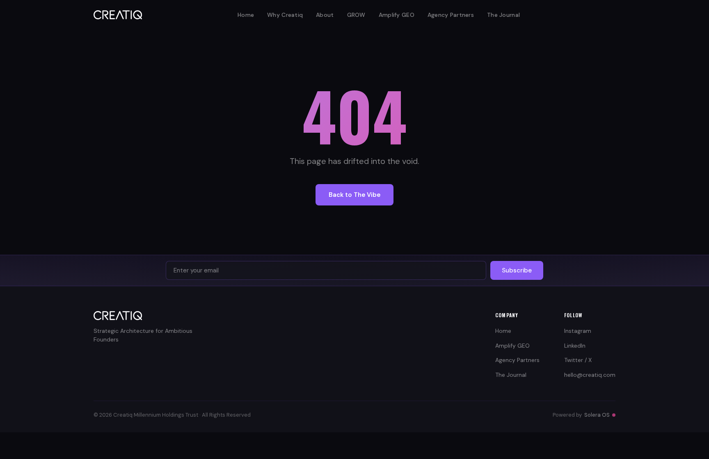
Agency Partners (451, 14)
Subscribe (517, 270)
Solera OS (597, 414)
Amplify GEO (396, 14)
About (325, 14)
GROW (356, 14)
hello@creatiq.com (589, 374)
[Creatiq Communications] (118, 14)
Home (246, 14)
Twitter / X (578, 360)
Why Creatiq (285, 14)
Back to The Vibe (354, 195)
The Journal (503, 14)
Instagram (577, 330)
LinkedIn (574, 345)
